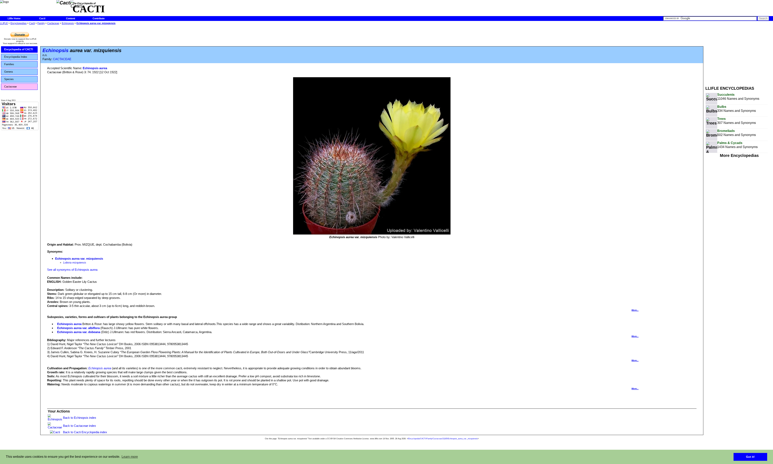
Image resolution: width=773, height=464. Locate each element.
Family (41, 23)
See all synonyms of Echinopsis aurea (72, 269)
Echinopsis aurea (95, 68)
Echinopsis (68, 23)
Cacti (42, 18)
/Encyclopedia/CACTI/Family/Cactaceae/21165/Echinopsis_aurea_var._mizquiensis (443, 439)
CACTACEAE (62, 59)
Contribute (99, 18)
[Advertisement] (739, 54)
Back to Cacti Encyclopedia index (85, 432)
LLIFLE (4, 23)
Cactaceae (53, 23)
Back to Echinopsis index (79, 417)
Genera (8, 71)
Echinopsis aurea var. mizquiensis (96, 23)
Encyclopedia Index (15, 56)
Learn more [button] (130, 456)
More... (635, 310)
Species (9, 79)
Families (9, 64)
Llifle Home (14, 18)
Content (70, 18)
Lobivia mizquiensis (74, 262)
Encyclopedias (18, 23)
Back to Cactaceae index (79, 425)
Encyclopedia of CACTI (18, 49)
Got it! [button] (750, 456)
